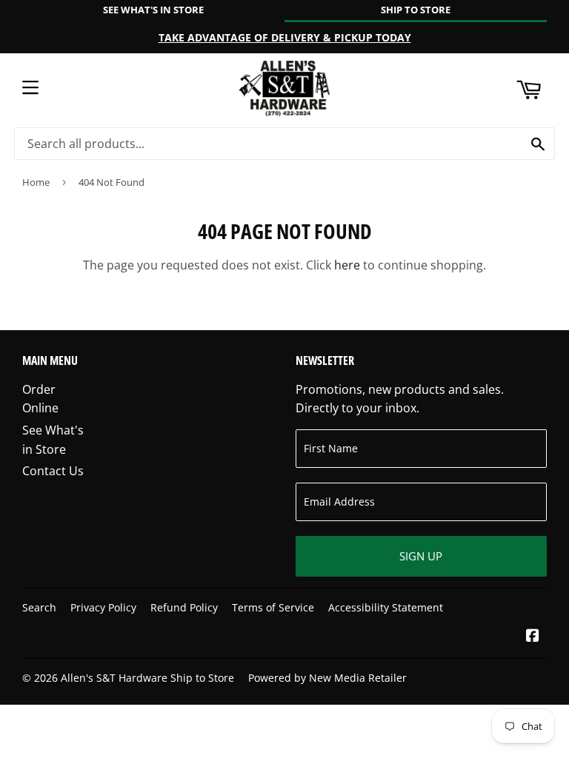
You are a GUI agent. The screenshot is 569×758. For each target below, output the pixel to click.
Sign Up (420, 556)
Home (36, 182)
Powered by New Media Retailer (327, 678)
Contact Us (53, 471)
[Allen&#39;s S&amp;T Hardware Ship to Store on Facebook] (532, 636)
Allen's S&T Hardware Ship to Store (147, 678)
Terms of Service (273, 607)
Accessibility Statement (385, 607)
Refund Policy (184, 607)
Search (39, 607)
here (347, 265)
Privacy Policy (103, 607)
